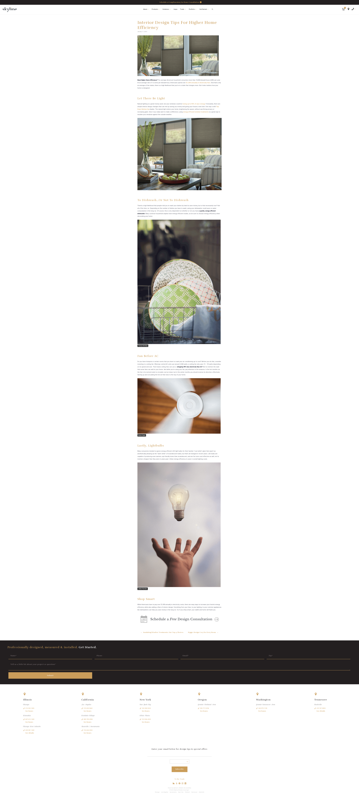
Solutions (166, 9)
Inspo (175, 9)
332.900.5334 (146, 708)
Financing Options (173, 788)
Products (155, 9)
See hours (29, 711)
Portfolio (192, 9)
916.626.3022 (88, 730)
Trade (182, 9)
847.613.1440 (29, 719)
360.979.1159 (262, 708)
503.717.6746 (204, 708)
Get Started (203, 9)
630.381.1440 (29, 730)
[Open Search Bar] (212, 9)
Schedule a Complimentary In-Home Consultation (179, 2)
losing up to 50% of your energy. (194, 104)
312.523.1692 (29, 708)
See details (29, 733)
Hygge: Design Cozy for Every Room (202, 632)
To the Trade (179, 779)
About (145, 9)
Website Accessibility (185, 788)
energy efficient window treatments (195, 112)
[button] (343, 9)
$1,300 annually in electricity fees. (198, 83)
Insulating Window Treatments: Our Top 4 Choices (163, 632)
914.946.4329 (146, 719)
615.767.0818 (321, 708)
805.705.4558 (88, 719)
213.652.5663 (88, 708)
